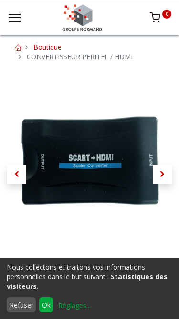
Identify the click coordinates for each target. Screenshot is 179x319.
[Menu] (14, 18)
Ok (46, 304)
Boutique (47, 47)
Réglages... (74, 305)
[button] (16, 174)
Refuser (21, 304)
